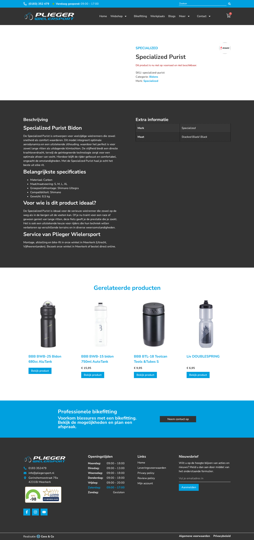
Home (103, 16)
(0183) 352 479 (39, 4)
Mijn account (145, 483)
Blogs (172, 16)
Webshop (116, 16)
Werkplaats (157, 16)
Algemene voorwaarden (194, 536)
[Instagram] (35, 512)
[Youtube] (44, 512)
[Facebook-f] (26, 512)
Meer (182, 16)
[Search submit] (229, 4)
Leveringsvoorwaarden (152, 468)
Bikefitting (140, 16)
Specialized (147, 48)
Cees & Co (47, 536)
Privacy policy (146, 473)
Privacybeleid (222, 536)
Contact (201, 16)
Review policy (146, 478)
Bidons (153, 77)
